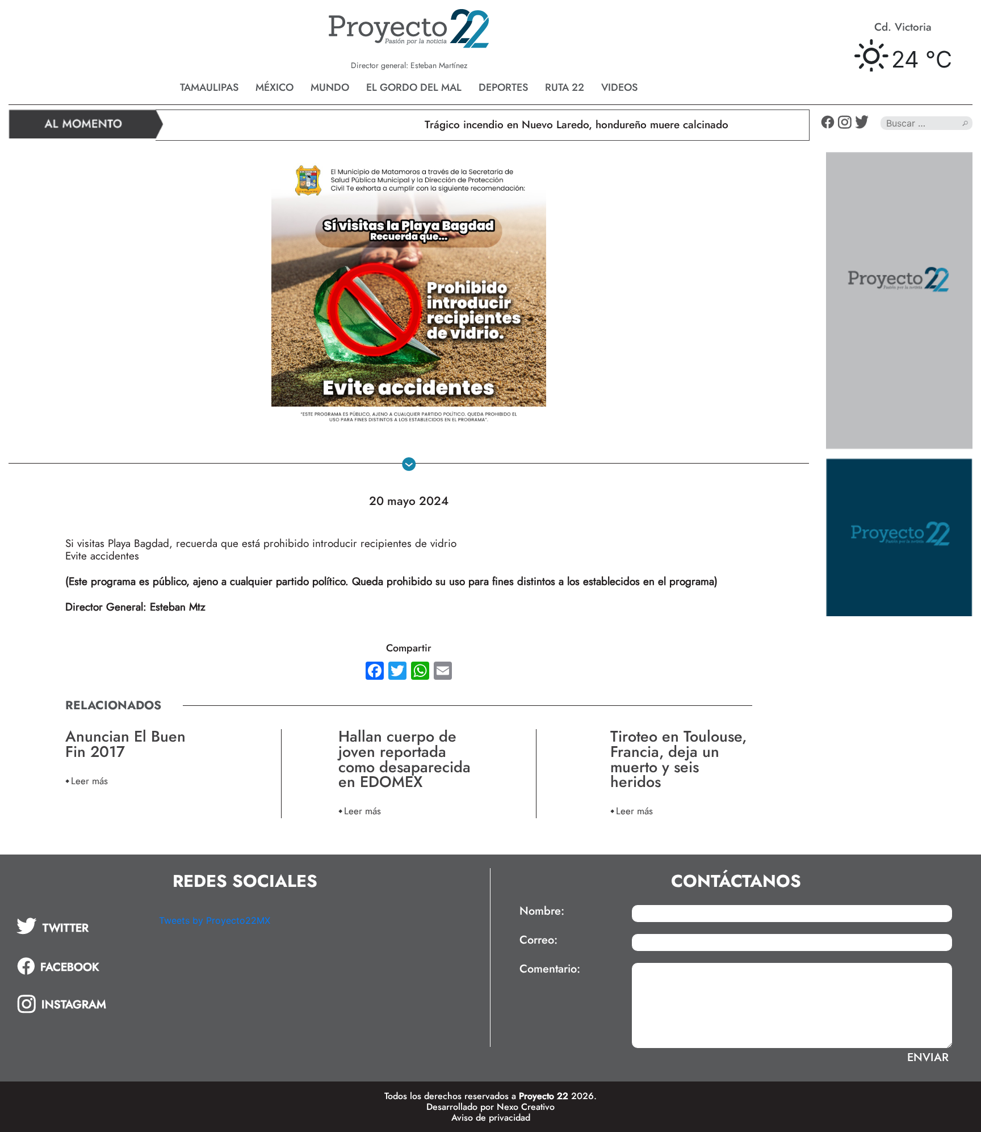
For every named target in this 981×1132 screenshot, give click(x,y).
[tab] (80, 926)
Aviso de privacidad (490, 1117)
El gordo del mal (414, 87)
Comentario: (549, 969)
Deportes (503, 87)
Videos (619, 87)
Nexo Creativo (526, 1106)
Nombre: (541, 911)
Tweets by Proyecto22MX (214, 920)
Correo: (538, 940)
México (274, 87)
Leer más (89, 780)
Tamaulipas (209, 87)
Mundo (330, 87)
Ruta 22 (564, 87)
